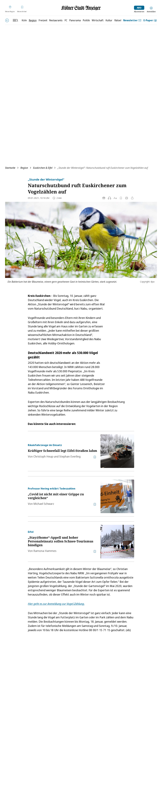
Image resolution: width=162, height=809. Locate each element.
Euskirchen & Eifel (42, 168)
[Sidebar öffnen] (15, 20)
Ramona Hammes (44, 551)
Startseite (10, 168)
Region (24, 168)
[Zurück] (7, 20)
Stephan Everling (70, 456)
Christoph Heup (43, 456)
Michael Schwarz (43, 504)
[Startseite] (81, 8)
